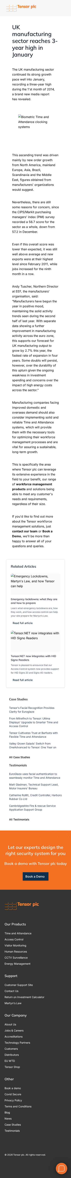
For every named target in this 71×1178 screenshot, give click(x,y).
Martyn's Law (13, 1003)
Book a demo (13, 1088)
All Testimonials (19, 819)
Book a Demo (35, 876)
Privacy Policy (13, 1100)
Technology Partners (17, 1042)
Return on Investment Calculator (24, 997)
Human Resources (16, 951)
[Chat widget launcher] (61, 1168)
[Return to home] (21, 8)
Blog (7, 1112)
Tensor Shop (12, 1066)
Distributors (12, 1054)
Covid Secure (13, 1094)
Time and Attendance (18, 933)
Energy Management (17, 963)
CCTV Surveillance (16, 957)
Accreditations (14, 1036)
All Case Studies (19, 757)
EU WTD (10, 1060)
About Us (10, 1024)
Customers (11, 1048)
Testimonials (12, 1130)
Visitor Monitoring (15, 945)
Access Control (14, 939)
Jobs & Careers (14, 1030)
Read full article (23, 623)
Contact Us (11, 991)
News (8, 1118)
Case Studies (13, 1124)
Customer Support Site (19, 985)
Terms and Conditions (18, 1106)
